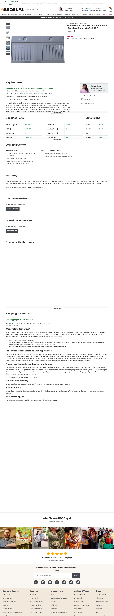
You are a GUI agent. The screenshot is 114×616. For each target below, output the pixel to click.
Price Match (34, 598)
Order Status (7, 598)
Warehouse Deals (102, 602)
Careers (53, 602)
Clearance (99, 598)
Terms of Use (7, 609)
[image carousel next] (8, 54)
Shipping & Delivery (9, 602)
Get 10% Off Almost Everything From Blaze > (57, 18)
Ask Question (12, 230)
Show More (57, 112)
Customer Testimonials (59, 612)
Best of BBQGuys (79, 594)
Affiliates (54, 605)
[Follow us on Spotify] (78, 582)
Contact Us (6, 594)
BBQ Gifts (99, 612)
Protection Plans (35, 605)
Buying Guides (79, 602)
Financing (33, 594)
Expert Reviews (79, 598)
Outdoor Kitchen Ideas (81, 605)
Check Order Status (97, 3)
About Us (54, 594)
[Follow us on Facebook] (36, 582)
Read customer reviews (56, 560)
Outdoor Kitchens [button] (24, 14)
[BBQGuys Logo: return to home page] (12, 9)
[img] (38, 50)
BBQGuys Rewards (36, 609)
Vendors (54, 609)
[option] (8, 29)
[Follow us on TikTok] (71, 582)
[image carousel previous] (8, 24)
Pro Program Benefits (37, 612)
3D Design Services (36, 602)
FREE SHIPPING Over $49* (11, 3)
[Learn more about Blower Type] (16, 125)
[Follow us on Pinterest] (64, 582)
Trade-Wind (71, 31)
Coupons (99, 605)
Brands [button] (84, 14)
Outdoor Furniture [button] (38, 14)
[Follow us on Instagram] (57, 582)
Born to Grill (78, 612)
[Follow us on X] (43, 582)
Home (7, 21)
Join (76, 575)
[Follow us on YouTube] (50, 582)
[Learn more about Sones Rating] (58, 133)
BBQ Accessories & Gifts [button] (71, 14)
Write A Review (12, 209)
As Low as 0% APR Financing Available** (33, 3)
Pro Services (63, 3)
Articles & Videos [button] (94, 14)
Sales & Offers (101, 594)
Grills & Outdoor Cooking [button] (9, 14)
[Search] (53, 9)
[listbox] (8, 38)
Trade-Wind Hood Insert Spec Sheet (56, 153)
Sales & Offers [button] (106, 14)
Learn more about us (56, 521)
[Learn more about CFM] (11, 129)
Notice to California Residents (13, 612)
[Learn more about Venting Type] (58, 129)
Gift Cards (87, 3)
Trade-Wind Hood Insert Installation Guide (58, 156)
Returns (5, 605)
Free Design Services (52, 3)
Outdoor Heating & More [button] (54, 14)
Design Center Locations (76, 3)
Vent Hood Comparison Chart (17, 158)
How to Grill (78, 609)
